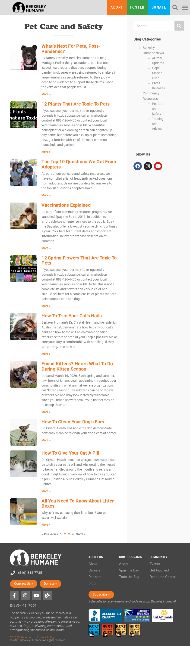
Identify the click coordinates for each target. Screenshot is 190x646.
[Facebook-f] (14, 595)
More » (46, 94)
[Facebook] (137, 166)
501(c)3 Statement (21, 637)
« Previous (49, 534)
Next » (81, 534)
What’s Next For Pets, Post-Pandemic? (70, 48)
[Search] (179, 26)
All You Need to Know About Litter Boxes (77, 503)
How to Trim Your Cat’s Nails (71, 315)
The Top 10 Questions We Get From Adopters (78, 164)
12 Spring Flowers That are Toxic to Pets (79, 260)
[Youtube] (158, 166)
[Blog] (47, 595)
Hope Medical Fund (157, 73)
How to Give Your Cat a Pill (70, 453)
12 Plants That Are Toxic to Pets (75, 104)
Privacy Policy (45, 637)
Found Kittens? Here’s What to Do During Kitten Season (77, 366)
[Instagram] (148, 166)
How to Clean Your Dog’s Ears (72, 421)
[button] (175, 7)
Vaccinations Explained (66, 205)
